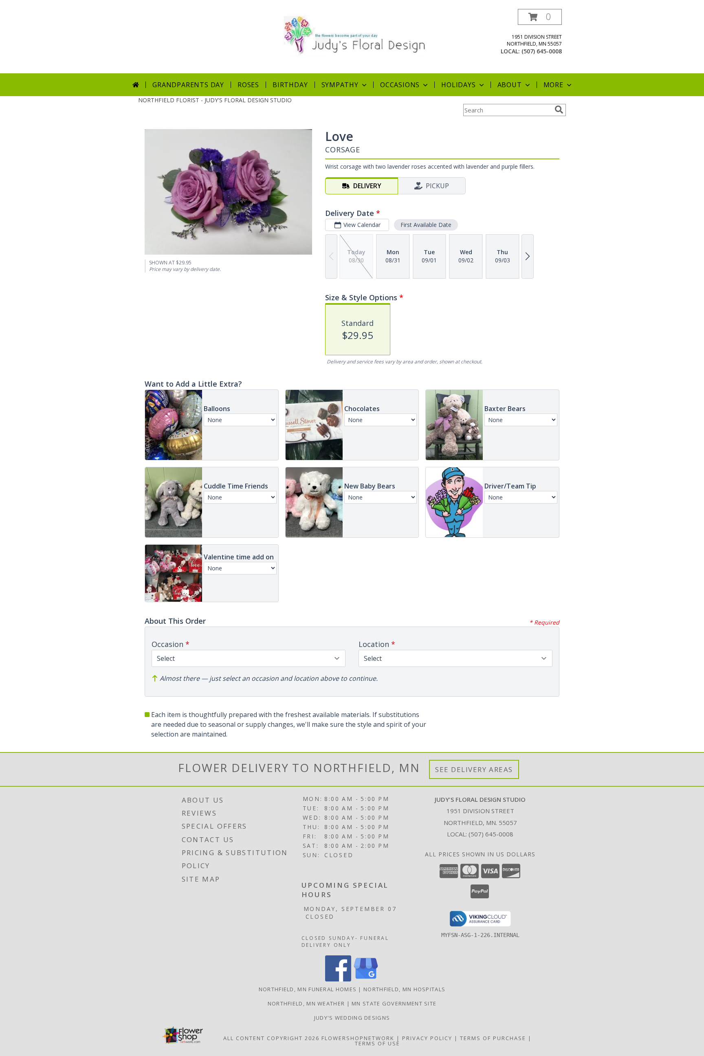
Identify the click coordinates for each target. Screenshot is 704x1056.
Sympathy (340, 84)
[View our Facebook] (338, 979)
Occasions (400, 84)
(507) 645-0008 (541, 51)
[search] (558, 109)
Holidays (458, 84)
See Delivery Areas (474, 769)
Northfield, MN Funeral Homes (307, 989)
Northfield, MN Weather (306, 1003)
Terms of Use (377, 1043)
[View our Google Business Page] (366, 979)
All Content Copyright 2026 (271, 1038)
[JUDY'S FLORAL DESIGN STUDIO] (355, 35)
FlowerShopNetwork (357, 1038)
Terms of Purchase (493, 1038)
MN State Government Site (394, 1003)
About (509, 84)
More (553, 84)
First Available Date (425, 225)
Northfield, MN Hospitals (404, 989)
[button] (540, 17)
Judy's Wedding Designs (352, 1017)
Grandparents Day (188, 84)
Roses (248, 84)
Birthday (290, 84)
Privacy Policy (427, 1038)
